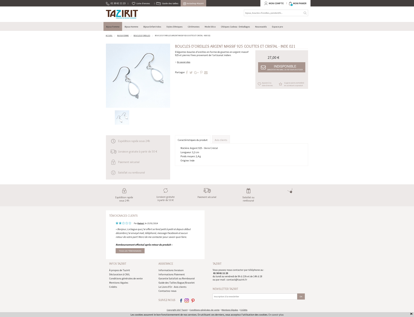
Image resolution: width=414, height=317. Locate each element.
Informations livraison (171, 270)
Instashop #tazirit (195, 3)
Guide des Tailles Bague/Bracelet (176, 282)
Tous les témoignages (130, 250)
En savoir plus (183, 62)
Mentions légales (118, 282)
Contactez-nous (167, 290)
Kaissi (140, 223)
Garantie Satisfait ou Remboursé (176, 278)
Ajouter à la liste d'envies (267, 84)
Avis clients (221, 140)
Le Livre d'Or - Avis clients (172, 286)
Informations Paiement (171, 274)
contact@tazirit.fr (237, 279)
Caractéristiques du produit (193, 140)
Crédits (113, 286)
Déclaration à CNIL (119, 274)
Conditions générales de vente (126, 278)
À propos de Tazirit (119, 270)
